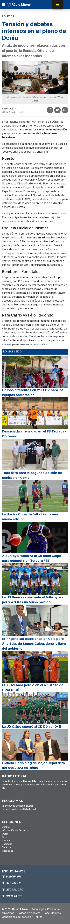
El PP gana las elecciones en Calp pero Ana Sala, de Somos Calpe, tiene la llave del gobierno (34, 643)
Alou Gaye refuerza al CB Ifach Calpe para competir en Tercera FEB (31, 558)
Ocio (4, 837)
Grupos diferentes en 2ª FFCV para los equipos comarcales (32, 392)
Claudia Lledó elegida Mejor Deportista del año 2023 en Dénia (33, 765)
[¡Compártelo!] (50, 110)
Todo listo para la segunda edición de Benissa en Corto (32, 475)
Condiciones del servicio (16, 916)
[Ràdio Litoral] (23, 5)
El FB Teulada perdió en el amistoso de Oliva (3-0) (32, 687)
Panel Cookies (52, 913)
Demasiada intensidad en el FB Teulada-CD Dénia (34, 433)
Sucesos (6, 847)
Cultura (6, 826)
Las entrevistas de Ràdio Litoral (19, 809)
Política (6, 840)
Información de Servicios (15, 830)
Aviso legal (37, 909)
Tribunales (7, 850)
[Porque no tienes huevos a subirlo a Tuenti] (57, 110)
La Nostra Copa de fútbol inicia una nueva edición (30, 516)
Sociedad (7, 844)
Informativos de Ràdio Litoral (17, 805)
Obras (5, 833)
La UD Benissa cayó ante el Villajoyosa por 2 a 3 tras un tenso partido (32, 599)
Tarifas (38, 916)
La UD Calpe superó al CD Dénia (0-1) (31, 726)
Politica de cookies (28, 913)
